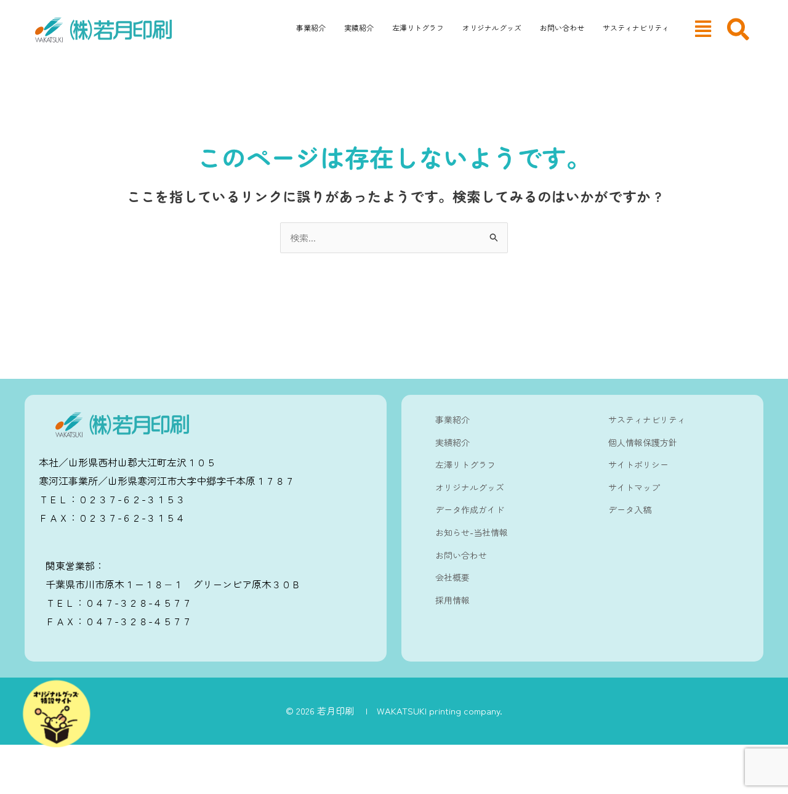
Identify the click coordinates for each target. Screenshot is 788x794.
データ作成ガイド (469, 509)
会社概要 (452, 577)
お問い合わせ (562, 27)
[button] (703, 28)
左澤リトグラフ (418, 27)
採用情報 (452, 600)
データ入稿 (629, 509)
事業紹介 (311, 27)
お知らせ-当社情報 (471, 532)
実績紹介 (359, 27)
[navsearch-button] (738, 29)
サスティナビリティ (636, 27)
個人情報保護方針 (642, 442)
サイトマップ (634, 487)
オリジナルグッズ (491, 27)
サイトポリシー (638, 464)
